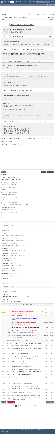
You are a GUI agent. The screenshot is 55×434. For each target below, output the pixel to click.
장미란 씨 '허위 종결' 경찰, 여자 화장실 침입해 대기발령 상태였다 (26, 369)
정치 (53, 14)
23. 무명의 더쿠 (4, 288)
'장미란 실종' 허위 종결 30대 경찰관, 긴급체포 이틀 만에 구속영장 (26, 371)
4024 (27, 340)
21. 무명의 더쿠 (4, 278)
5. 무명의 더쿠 (4, 197)
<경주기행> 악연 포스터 (17, 361)
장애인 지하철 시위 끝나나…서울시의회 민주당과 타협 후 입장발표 (26, 395)
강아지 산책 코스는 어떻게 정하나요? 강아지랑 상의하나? (24, 386)
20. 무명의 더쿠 (4, 273)
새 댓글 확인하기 (28, 304)
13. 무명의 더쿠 (4, 238)
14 (40, 369)
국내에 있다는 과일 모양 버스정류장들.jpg (21, 358)
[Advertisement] (27, 10)
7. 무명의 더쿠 (4, 207)
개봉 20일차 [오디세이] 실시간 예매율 (20, 353)
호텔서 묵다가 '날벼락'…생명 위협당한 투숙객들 (22, 345)
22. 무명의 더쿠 (4, 283)
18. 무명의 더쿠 (4, 263)
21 (32, 358)
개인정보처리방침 (12, 429)
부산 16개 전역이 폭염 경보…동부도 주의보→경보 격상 (23, 363)
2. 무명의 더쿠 (4, 182)
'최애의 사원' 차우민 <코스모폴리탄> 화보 (21, 383)
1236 (42, 343)
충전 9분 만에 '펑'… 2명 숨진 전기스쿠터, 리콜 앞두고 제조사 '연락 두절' (27, 388)
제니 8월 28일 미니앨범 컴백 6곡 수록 (20, 392)
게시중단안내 (26, 429)
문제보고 (40, 429)
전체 (29, 14)
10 (36, 405)
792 (32, 332)
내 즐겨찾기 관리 (51, 4)
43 (38, 386)
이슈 (32, 14)
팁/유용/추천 (48, 14)
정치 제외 (51, 402)
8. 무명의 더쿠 (4, 212)
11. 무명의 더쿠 (4, 228)
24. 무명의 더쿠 (4, 294)
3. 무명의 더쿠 (4, 187)
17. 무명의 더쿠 (4, 258)
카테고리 (4, 14)
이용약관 (6, 429)
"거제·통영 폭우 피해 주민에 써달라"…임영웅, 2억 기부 (23, 380)
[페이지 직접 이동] (39, 406)
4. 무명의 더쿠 (4, 192)
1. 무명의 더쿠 (4, 177)
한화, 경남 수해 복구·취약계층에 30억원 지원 (21, 374)
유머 (35, 14)
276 (35, 335)
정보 (38, 14)
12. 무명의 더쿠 (4, 233)
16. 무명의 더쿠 (4, 253)
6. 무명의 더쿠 (4, 202)
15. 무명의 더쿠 (4, 248)
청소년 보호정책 (20, 429)
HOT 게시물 (12, 402)
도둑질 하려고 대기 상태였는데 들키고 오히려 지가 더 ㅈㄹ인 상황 (26, 348)
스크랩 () (52, 171)
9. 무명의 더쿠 (4, 217)
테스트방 (31, 429)
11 (32, 374)
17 (16, 378)
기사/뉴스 (42, 14)
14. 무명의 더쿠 (4, 243)
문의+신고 (36, 429)
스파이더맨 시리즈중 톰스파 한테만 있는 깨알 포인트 (23, 366)
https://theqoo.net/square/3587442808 (14, 19)
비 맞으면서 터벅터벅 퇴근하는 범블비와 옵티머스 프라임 (24, 356)
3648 (27, 337)
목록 (4, 171)
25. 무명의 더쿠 (4, 299)
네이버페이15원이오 (16, 350)
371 (28, 313)
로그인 (52, 1)
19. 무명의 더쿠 (4, 268)
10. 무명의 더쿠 (4, 222)
